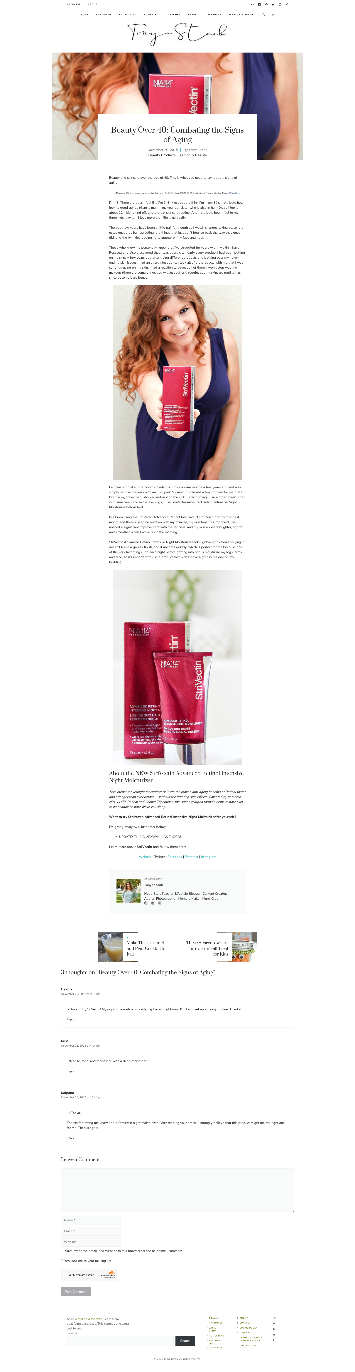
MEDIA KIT (73, 4)
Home (84, 14)
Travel (193, 14)
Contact (245, 1322)
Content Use (248, 1345)
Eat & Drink (127, 14)
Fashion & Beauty (242, 14)
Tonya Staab (198, 150)
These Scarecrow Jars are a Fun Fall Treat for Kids (207, 948)
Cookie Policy (249, 1327)
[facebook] (266, 4)
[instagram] (280, 4)
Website (145, 857)
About (92, 4)
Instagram (208, 857)
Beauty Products (162, 155)
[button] (263, 14)
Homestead (152, 14)
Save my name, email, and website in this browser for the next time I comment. (124, 1251)
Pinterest (191, 857)
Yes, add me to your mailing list (87, 1261)
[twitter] (273, 4)
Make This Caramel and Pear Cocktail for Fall (147, 948)
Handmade (103, 14)
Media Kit (246, 1332)
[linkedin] (252, 4)
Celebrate (213, 14)
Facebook (175, 857)
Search (72, 1333)
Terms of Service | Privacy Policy (251, 1339)
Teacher (174, 14)
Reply (70, 1019)
